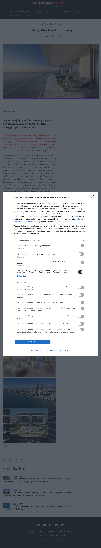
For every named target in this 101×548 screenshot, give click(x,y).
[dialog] (50, 274)
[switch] (81, 245)
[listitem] (50, 240)
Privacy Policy (64, 351)
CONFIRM (32, 342)
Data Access (50, 351)
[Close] (93, 197)
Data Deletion (36, 351)
